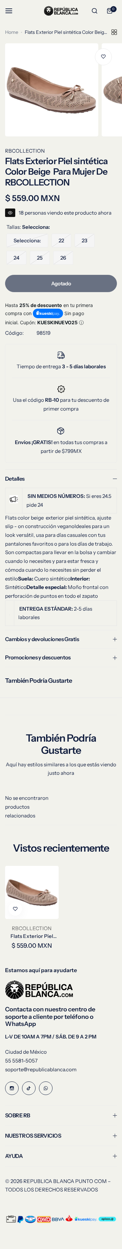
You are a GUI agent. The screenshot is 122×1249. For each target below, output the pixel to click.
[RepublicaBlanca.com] (61, 10)
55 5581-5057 (21, 1060)
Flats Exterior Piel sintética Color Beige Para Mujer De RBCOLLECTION (31, 936)
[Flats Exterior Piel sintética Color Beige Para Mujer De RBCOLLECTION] (32, 892)
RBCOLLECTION (25, 151)
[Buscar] (94, 10)
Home (11, 32)
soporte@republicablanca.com (41, 1069)
